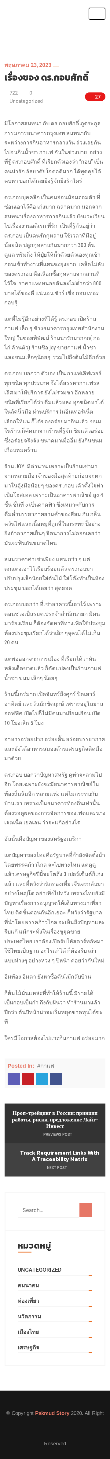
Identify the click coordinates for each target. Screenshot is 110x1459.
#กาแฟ (45, 1066)
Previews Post (57, 1134)
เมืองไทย (28, 1332)
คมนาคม (28, 1285)
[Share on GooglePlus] (28, 1079)
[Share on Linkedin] (14, 1079)
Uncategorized (26, 101)
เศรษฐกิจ (28, 1347)
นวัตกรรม (29, 1316)
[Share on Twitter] (42, 1079)
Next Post (57, 1168)
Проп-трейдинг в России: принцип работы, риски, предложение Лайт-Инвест (55, 1119)
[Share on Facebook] (56, 1079)
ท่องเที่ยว (28, 1301)
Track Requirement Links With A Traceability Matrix (59, 1156)
